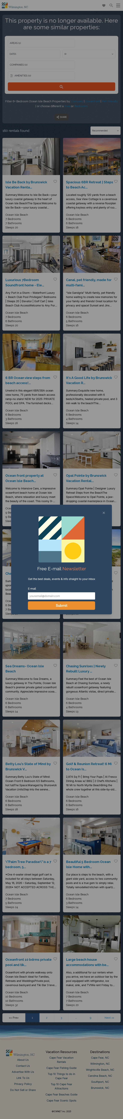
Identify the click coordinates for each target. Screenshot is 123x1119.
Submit (61, 605)
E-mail (32, 588)
